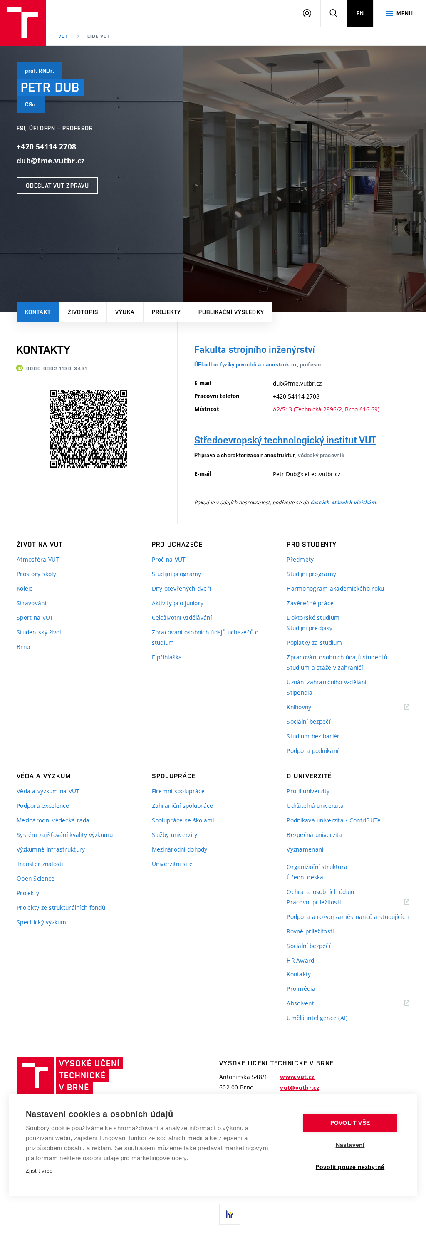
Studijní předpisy (309, 628)
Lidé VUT (98, 36)
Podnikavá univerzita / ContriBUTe (334, 820)
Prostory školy (36, 574)
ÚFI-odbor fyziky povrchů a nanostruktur (245, 364)
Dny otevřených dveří (181, 588)
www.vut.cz (297, 1077)
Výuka (125, 312)
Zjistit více (39, 1171)
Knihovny (309, 707)
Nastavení (350, 1145)
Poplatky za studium (314, 642)
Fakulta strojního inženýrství (254, 349)
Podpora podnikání (312, 751)
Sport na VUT (35, 617)
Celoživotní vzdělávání (182, 617)
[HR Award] (229, 1214)
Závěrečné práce (310, 603)
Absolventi (311, 1003)
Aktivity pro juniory (178, 603)
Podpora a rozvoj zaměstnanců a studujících (348, 917)
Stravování (31, 603)
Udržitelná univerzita (315, 806)
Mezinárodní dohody (180, 849)
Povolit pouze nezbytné (350, 1167)
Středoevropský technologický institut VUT (285, 440)
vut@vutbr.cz (299, 1088)
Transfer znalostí (40, 864)
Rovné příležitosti (310, 931)
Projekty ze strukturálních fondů (61, 907)
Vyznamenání (305, 849)
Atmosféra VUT (38, 559)
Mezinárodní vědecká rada (53, 820)
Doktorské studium (313, 617)
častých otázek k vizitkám (343, 502)
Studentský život (39, 632)
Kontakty (299, 974)
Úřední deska (305, 877)
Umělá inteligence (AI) (317, 1018)
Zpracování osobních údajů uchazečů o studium (205, 637)
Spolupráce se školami (183, 820)
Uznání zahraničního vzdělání (326, 682)
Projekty (166, 312)
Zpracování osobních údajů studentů (337, 657)
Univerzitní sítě (172, 864)
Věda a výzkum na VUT (48, 791)
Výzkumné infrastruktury (51, 849)
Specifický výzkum (42, 922)
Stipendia (299, 692)
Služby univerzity (175, 835)
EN (360, 13)
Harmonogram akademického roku (335, 588)
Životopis (83, 312)
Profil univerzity (308, 791)
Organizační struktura (317, 867)
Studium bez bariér (313, 736)
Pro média (301, 989)
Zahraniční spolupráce (182, 806)
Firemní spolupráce (178, 791)
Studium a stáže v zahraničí (325, 667)
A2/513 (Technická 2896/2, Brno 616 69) (326, 409)
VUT (63, 36)
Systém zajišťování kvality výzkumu (65, 835)
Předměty (300, 559)
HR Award (300, 960)
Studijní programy (176, 574)
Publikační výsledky (231, 312)
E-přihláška (167, 657)
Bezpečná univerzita (314, 835)
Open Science (35, 878)
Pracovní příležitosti (324, 902)
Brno (23, 647)
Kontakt (38, 312)
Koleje (25, 588)
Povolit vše (350, 1123)
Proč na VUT (169, 559)
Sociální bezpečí (308, 721)
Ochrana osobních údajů (320, 892)
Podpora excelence (43, 806)
